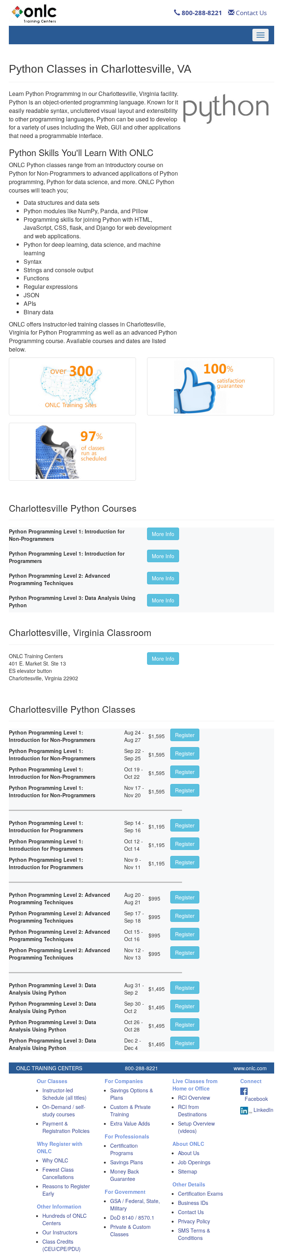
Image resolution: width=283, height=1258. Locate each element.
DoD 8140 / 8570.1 (132, 1217)
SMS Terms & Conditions (194, 1234)
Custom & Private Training (130, 1110)
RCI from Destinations (192, 1110)
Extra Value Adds (130, 1123)
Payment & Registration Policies (66, 1127)
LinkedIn (262, 1109)
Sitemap (187, 1171)
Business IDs (193, 1202)
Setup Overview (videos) (196, 1127)
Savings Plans (126, 1162)
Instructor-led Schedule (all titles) (64, 1093)
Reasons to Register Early (66, 1189)
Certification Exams (200, 1193)
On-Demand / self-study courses (63, 1110)
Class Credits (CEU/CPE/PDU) (61, 1245)
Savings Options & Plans (131, 1093)
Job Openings (194, 1162)
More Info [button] (163, 534)
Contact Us (250, 12)
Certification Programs (124, 1149)
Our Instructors (59, 1232)
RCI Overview (194, 1097)
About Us (188, 1153)
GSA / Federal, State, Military (135, 1204)
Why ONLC (55, 1160)
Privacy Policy (194, 1221)
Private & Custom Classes (130, 1230)
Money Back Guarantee (124, 1175)
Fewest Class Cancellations (58, 1173)
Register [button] (185, 735)
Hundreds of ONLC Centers (64, 1219)
